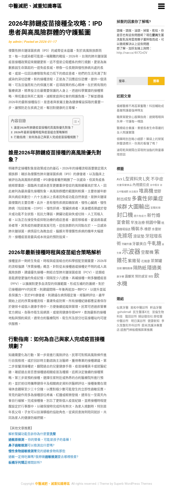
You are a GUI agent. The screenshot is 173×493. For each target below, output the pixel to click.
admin (17, 42)
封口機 (125, 215)
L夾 (146, 178)
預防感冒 (141, 276)
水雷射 (156, 229)
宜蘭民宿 (155, 207)
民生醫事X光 (141, 312)
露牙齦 (120, 276)
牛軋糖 (154, 243)
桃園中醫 (153, 222)
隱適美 (154, 268)
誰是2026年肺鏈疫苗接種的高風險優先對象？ (44, 127)
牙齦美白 (139, 244)
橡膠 (147, 229)
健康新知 (153, 321)
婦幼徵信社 (146, 316)
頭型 (150, 276)
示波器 (131, 251)
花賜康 (145, 261)
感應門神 (126, 329)
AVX (119, 179)
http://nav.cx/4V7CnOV (132, 52)
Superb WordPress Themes (133, 484)
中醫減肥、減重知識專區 (35, 6)
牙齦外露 (127, 244)
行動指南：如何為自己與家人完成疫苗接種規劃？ (46, 137)
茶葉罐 (156, 261)
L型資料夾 (132, 178)
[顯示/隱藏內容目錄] (74, 121)
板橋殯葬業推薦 (142, 329)
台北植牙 (133, 191)
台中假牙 (154, 185)
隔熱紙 (139, 267)
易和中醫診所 (139, 307)
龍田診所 (131, 316)
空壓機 (147, 252)
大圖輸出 (139, 207)
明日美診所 (138, 321)
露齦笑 (129, 276)
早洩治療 (138, 223)
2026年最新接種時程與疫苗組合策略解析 (41, 132)
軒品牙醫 (156, 307)
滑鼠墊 (139, 236)
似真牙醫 (122, 307)
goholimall (124, 312)
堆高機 (146, 191)
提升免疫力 (140, 216)
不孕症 (157, 179)
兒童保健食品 (124, 185)
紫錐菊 (134, 260)
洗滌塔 (124, 236)
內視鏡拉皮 (140, 185)
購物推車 (127, 268)
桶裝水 (137, 228)
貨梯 (119, 268)
